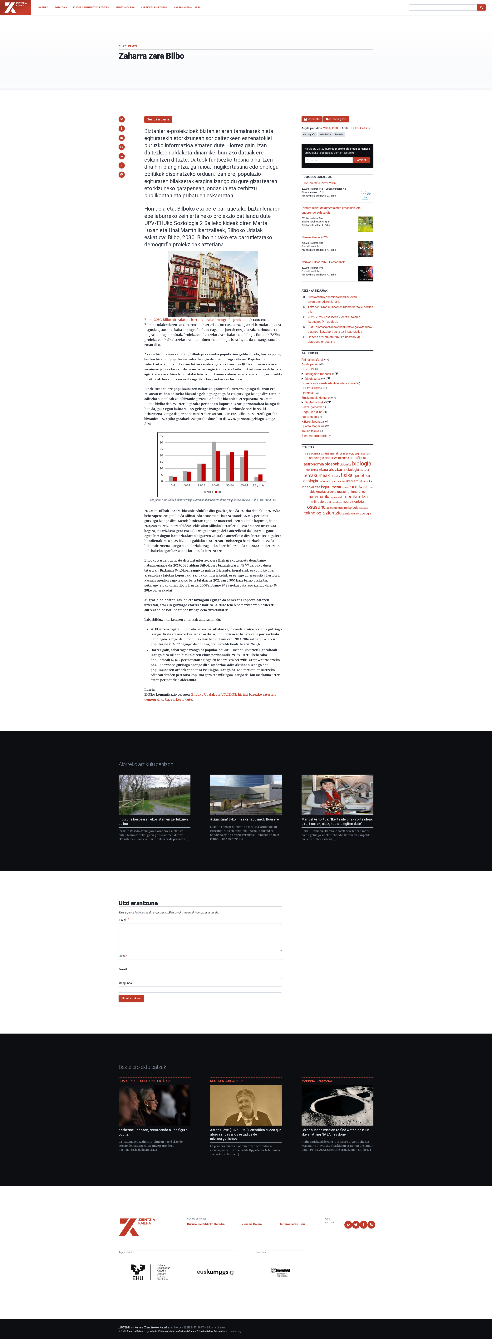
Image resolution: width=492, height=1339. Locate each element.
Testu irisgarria (158, 119)
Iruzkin (124, 919)
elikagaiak (364, 470)
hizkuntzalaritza (337, 481)
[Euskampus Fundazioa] (215, 1272)
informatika (365, 481)
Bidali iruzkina (131, 998)
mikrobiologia (321, 502)
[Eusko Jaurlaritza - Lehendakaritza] (280, 1273)
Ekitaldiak (308, 393)
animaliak (331, 453)
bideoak (332, 464)
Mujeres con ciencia (226, 1081)
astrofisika (358, 458)
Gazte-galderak (312, 407)
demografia (309, 134)
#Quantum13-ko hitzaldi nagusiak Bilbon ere (244, 819)
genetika (361, 475)
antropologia (347, 453)
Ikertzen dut (309, 417)
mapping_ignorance (351, 492)
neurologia (337, 502)
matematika (319, 496)
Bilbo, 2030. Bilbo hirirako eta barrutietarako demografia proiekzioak (198, 320)
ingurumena (331, 487)
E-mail (124, 969)
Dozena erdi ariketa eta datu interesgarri (328, 383)
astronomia (314, 464)
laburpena (329, 492)
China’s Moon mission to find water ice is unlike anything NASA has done (336, 1132)
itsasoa (345, 487)
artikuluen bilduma (337, 458)
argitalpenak (362, 453)
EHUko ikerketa (128, 46)
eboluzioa (312, 470)
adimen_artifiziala (314, 453)
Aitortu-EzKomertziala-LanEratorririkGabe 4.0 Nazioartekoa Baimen (186, 1331)
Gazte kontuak (314, 402)
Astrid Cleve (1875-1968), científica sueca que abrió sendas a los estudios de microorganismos (246, 1134)
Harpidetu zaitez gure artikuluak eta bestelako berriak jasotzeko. (337, 150)
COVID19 (308, 369)
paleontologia (335, 507)
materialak (336, 497)
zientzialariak (350, 513)
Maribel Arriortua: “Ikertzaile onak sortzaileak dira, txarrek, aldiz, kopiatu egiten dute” (337, 821)
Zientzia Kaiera (252, 1224)
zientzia (334, 513)
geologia (310, 481)
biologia (361, 463)
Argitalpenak (310, 364)
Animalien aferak (313, 359)
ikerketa (339, 134)
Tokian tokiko (310, 431)
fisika (347, 475)
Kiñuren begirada (313, 421)
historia (323, 481)
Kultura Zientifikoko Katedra (206, 1224)
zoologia (365, 513)
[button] (122, 119)
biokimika (345, 464)
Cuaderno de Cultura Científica (144, 1081)
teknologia (314, 513)
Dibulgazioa (313, 378)
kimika (356, 486)
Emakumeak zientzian (316, 397)
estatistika (325, 134)
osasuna (316, 507)
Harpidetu (361, 160)
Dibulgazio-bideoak (318, 374)
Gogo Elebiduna (312, 412)
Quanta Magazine (313, 426)
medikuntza (355, 496)
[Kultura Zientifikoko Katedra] (151, 1273)
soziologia (363, 508)
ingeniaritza (311, 487)
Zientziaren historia (314, 436)
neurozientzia (353, 501)
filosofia (335, 476)
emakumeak (317, 475)
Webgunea (125, 983)
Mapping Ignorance (317, 1081)
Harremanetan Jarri (292, 1224)
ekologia (352, 470)
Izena (123, 955)
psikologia (351, 507)
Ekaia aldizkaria (332, 469)
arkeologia (316, 458)
